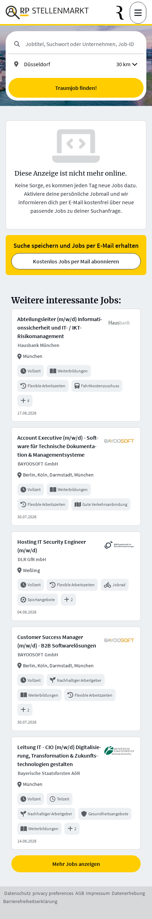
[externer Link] (123, 13)
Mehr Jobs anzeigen (76, 863)
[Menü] (138, 13)
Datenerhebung (128, 893)
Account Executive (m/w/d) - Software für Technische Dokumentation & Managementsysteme (57, 446)
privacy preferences (53, 893)
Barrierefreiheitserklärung (30, 901)
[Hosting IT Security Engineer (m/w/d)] (76, 576)
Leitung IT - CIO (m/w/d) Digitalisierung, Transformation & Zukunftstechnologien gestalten (59, 755)
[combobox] (81, 44)
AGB (79, 893)
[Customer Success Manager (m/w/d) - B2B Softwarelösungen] (76, 679)
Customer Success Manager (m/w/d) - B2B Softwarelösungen (56, 641)
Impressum (98, 893)
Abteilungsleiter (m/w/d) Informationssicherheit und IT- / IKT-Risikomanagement (59, 327)
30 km (123, 64)
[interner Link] (47, 13)
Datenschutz (17, 893)
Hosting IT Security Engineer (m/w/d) (51, 546)
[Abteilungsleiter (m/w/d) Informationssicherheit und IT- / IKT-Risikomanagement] (76, 365)
